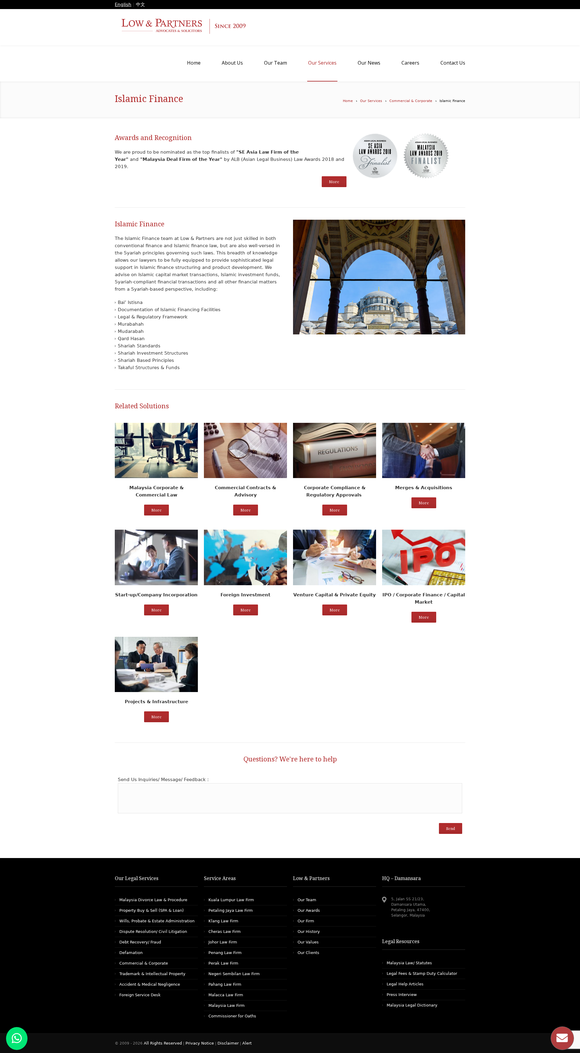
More (334, 181)
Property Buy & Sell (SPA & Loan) (151, 910)
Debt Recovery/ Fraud (140, 942)
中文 (140, 4)
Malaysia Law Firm (226, 1005)
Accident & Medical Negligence (149, 984)
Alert (247, 1043)
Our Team (307, 900)
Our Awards (309, 910)
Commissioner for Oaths (232, 1016)
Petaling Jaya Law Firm (230, 910)
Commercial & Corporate (410, 101)
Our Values (308, 942)
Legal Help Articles (405, 984)
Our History (309, 931)
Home (348, 101)
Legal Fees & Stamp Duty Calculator (422, 973)
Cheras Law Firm (224, 931)
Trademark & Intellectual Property (152, 974)
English (123, 4)
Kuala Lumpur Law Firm (231, 900)
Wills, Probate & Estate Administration (157, 921)
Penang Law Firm (225, 952)
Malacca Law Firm (225, 995)
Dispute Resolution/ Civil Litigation (153, 931)
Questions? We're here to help (290, 759)
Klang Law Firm (223, 921)
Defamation (131, 952)
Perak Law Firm (223, 963)
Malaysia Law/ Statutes (409, 963)
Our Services (371, 101)
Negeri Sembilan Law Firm (234, 974)
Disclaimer (228, 1043)
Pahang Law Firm (224, 984)
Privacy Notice (199, 1043)
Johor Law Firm (222, 942)
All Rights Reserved (163, 1043)
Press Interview (402, 994)
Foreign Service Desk (140, 995)
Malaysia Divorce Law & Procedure (153, 900)
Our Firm (306, 921)
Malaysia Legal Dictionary (412, 1005)
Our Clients (308, 952)
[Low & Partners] (290, 27)
